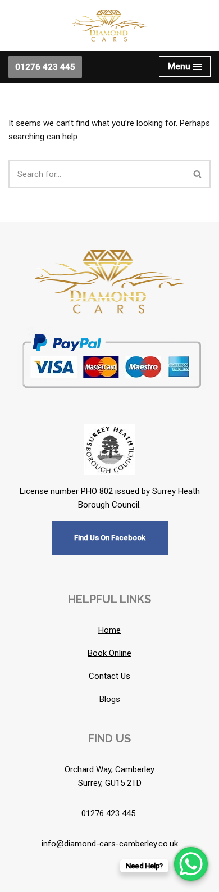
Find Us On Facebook (109, 537)
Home (109, 630)
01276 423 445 (45, 67)
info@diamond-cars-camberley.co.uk (110, 844)
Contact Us (109, 676)
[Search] (198, 174)
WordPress (145, 881)
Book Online (109, 653)
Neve (63, 881)
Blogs (109, 699)
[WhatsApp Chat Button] (191, 864)
